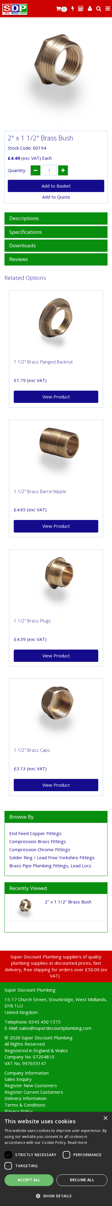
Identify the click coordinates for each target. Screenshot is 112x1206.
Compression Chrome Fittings (39, 849)
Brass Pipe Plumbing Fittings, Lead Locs (50, 866)
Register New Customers (30, 1085)
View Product (56, 397)
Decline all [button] (82, 1179)
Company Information (26, 1073)
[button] (56, 1195)
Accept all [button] (29, 1179)
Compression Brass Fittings (37, 841)
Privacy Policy (18, 1111)
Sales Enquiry (18, 1079)
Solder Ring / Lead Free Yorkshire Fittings (52, 857)
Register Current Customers (33, 1092)
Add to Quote (56, 197)
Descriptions (24, 218)
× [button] (105, 1118)
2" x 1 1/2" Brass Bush (68, 902)
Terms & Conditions (24, 1105)
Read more (78, 1142)
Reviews (18, 259)
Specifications (25, 232)
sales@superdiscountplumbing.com (55, 1028)
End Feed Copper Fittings (35, 833)
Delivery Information (25, 1098)
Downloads (22, 245)
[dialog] (56, 1159)
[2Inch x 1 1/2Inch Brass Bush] (56, 78)
